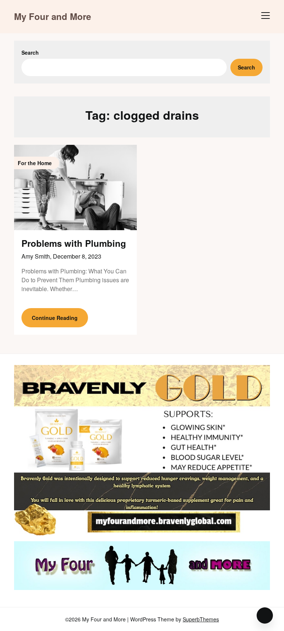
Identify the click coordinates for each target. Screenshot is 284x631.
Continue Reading (55, 317)
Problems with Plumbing (73, 243)
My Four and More (52, 16)
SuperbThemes (201, 619)
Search (30, 52)
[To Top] (265, 615)
